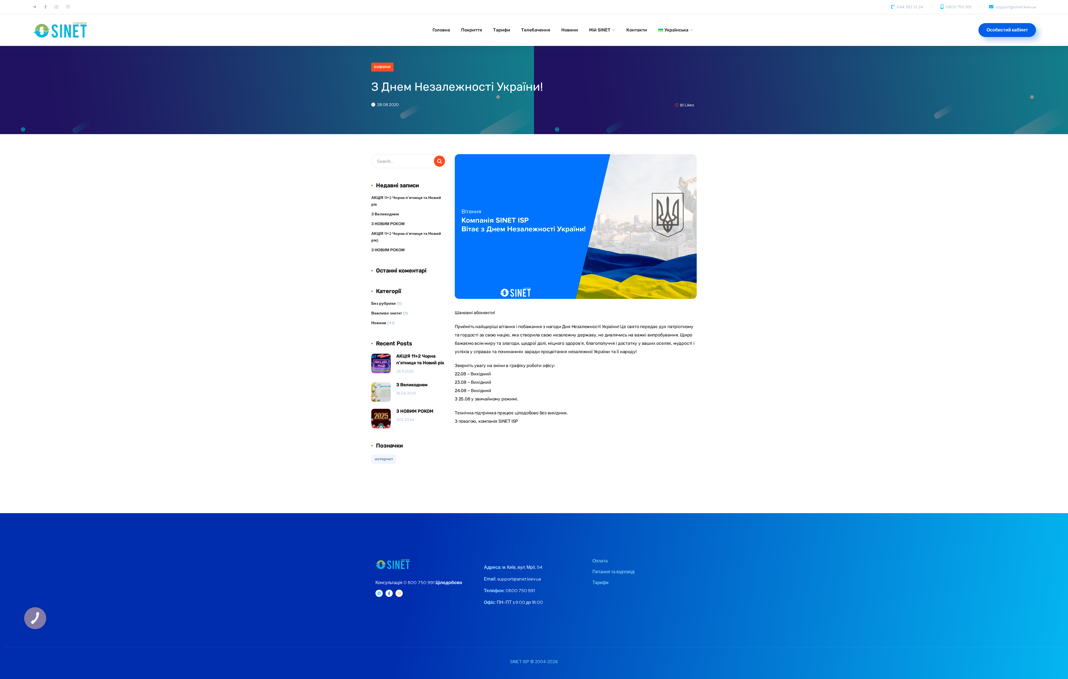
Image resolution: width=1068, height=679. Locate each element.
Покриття (471, 30)
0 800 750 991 (419, 582)
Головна (441, 30)
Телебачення (535, 30)
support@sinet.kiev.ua (1016, 6)
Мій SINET (599, 30)
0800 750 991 (958, 6)
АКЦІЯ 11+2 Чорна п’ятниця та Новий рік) (406, 237)
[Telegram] (379, 593)
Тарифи (501, 30)
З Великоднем (385, 214)
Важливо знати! (386, 313)
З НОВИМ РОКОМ (388, 223)
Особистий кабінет (1007, 30)
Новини (569, 30)
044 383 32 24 (910, 6)
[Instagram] (399, 593)
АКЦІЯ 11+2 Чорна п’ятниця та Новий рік (406, 201)
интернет (384, 459)
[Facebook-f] (389, 593)
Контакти (636, 30)
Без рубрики (383, 303)
